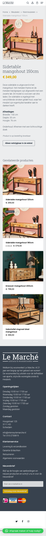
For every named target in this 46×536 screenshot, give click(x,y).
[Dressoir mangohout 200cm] (23, 266)
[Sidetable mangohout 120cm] (23, 180)
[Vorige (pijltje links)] (2, 533)
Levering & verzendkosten (15, 446)
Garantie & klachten (11, 450)
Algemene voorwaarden (14, 458)
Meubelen (15, 12)
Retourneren (8, 454)
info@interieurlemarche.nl (14, 432)
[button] (42, 3)
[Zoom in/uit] (1, 530)
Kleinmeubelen (29, 12)
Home (5, 12)
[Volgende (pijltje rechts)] (7, 533)
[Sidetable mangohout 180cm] (23, 223)
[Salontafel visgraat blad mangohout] (23, 309)
